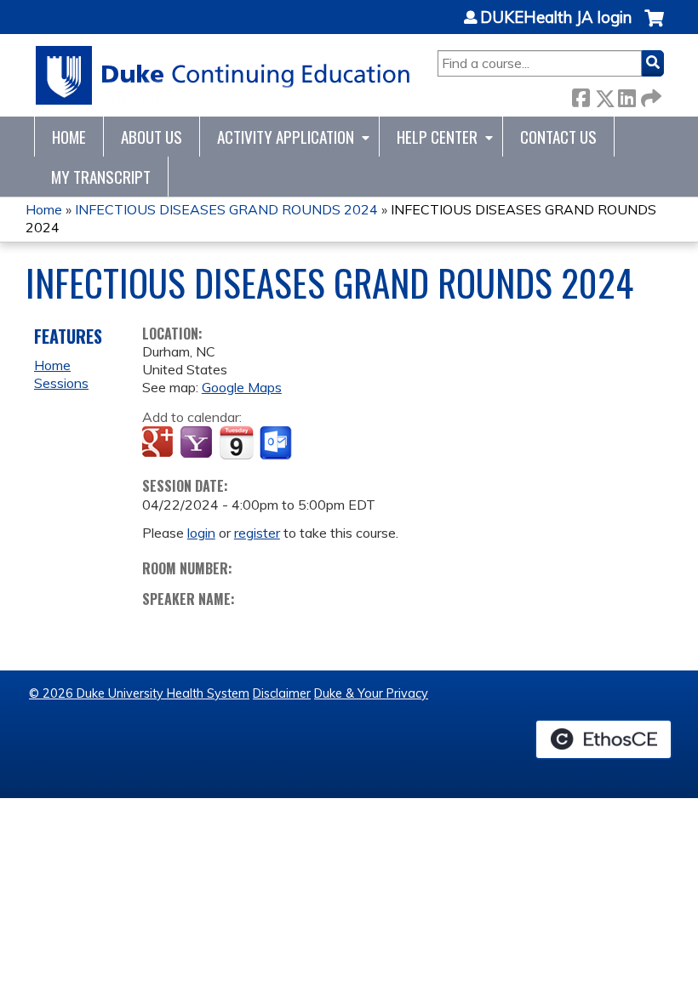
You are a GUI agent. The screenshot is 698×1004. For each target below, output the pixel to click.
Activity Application (285, 136)
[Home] (223, 75)
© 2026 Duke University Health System (139, 693)
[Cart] (654, 26)
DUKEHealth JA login (556, 18)
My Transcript (101, 176)
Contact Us (558, 136)
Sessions (61, 382)
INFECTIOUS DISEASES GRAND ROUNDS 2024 (226, 209)
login (201, 532)
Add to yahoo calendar (197, 443)
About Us (151, 136)
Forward (649, 95)
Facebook (580, 95)
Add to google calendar (159, 443)
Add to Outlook (277, 443)
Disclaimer (282, 693)
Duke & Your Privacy (371, 693)
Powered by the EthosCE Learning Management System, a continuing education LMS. (603, 739)
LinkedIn (626, 95)
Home (69, 136)
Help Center (437, 136)
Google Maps (242, 387)
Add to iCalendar (236, 442)
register (257, 532)
